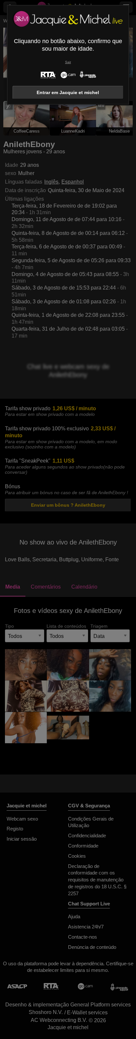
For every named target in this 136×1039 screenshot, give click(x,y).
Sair (68, 62)
